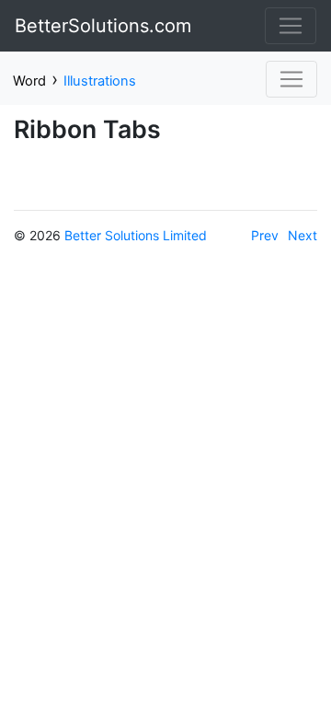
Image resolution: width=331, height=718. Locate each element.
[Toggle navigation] (290, 25)
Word (29, 81)
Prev (265, 235)
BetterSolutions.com (103, 26)
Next (302, 235)
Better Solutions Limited (135, 235)
